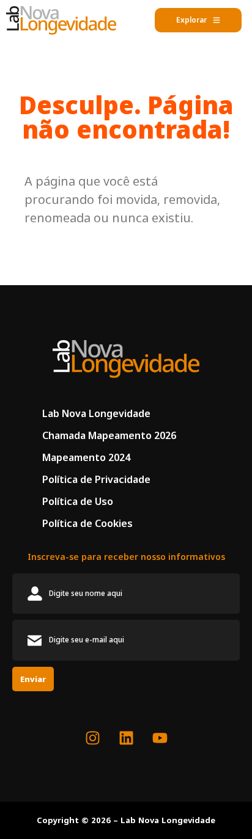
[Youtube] (159, 737)
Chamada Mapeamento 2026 (109, 435)
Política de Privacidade (96, 479)
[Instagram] (92, 737)
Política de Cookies (87, 523)
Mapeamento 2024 (86, 457)
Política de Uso (77, 501)
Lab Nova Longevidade (96, 413)
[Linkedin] (126, 737)
